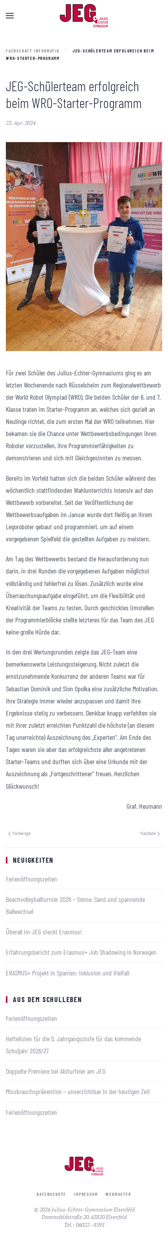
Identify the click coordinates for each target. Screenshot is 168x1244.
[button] (10, 15)
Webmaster (118, 1194)
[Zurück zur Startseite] (84, 15)
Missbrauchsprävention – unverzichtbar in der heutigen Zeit (78, 1091)
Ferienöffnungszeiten (31, 878)
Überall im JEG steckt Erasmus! (44, 931)
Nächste (148, 833)
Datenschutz (51, 1194)
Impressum (86, 1194)
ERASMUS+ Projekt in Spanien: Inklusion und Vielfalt (68, 972)
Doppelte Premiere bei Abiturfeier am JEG (55, 1071)
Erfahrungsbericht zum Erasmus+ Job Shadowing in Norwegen (81, 952)
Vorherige (21, 833)
